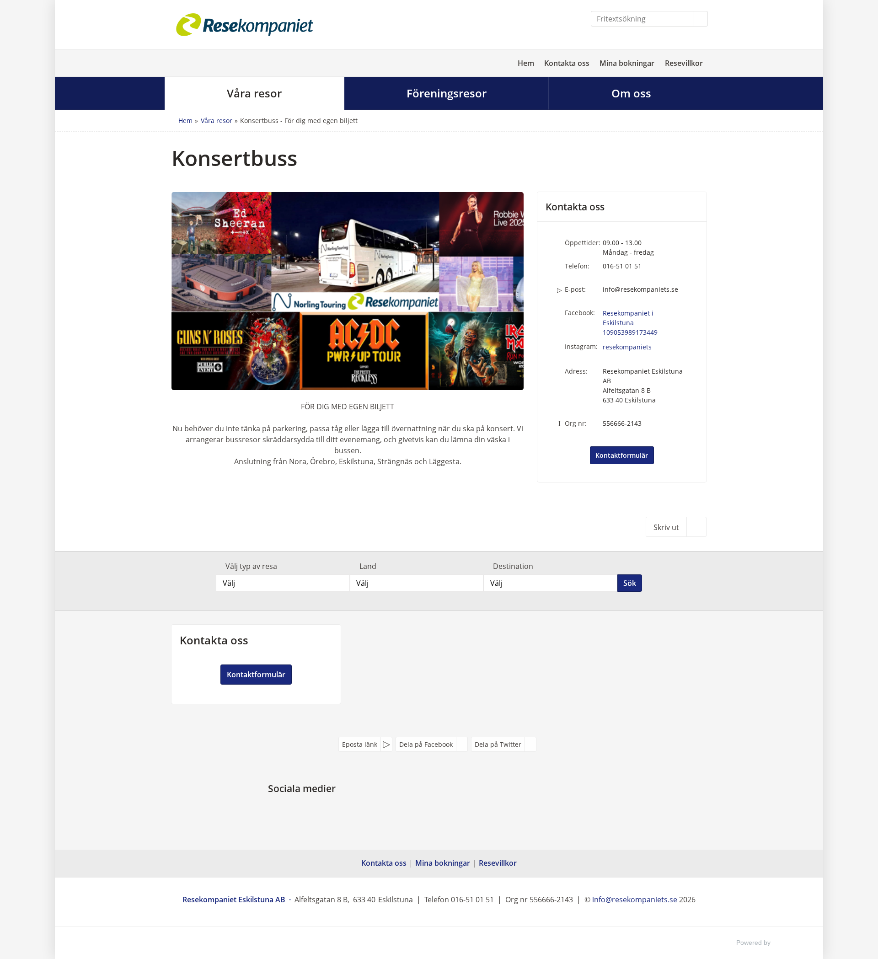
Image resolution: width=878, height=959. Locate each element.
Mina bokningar (627, 63)
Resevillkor (684, 63)
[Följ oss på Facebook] (293, 810)
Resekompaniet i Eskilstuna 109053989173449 (630, 323)
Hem (526, 63)
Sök (629, 583)
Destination (513, 566)
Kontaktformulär (621, 455)
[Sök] (701, 19)
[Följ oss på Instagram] (311, 810)
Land (367, 566)
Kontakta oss (566, 63)
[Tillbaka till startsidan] (245, 24)
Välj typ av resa (251, 566)
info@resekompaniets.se (640, 289)
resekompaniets (627, 347)
